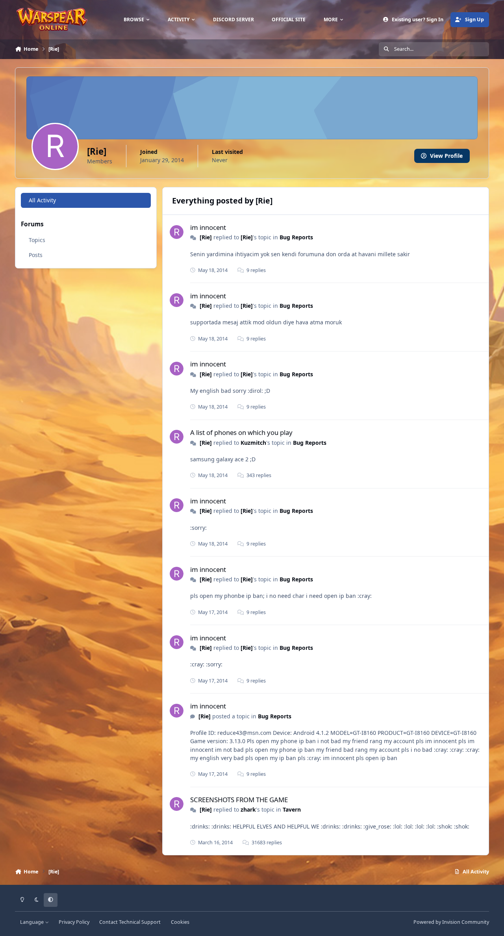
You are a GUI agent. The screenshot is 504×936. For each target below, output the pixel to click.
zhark (248, 809)
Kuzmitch (253, 442)
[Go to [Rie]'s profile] (176, 232)
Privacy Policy (74, 922)
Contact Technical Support (130, 922)
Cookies (180, 922)
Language (32, 922)
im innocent (208, 227)
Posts (36, 255)
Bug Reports (296, 237)
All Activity (42, 200)
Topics (37, 240)
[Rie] (206, 237)
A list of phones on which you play (241, 432)
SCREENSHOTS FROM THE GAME (239, 799)
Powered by (451, 922)
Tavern (292, 809)
